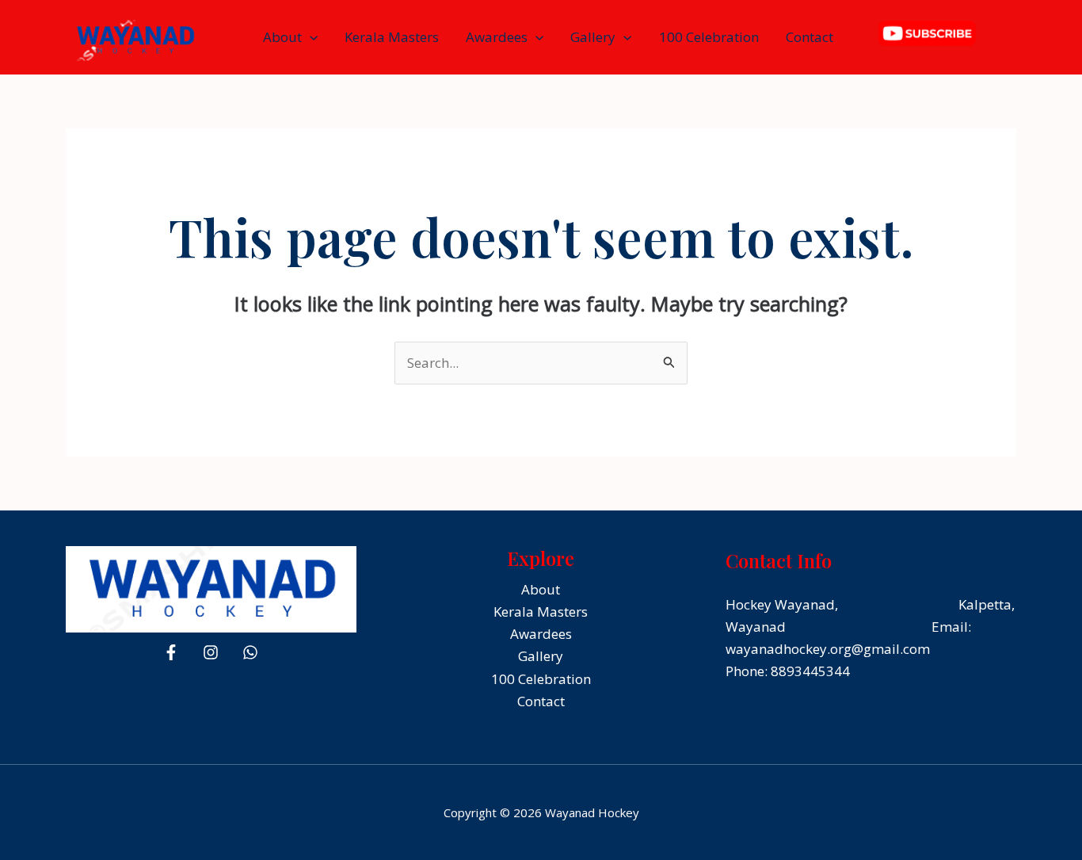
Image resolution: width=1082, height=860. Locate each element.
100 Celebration (709, 37)
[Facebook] (171, 652)
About (282, 37)
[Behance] (250, 652)
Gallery (592, 37)
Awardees (497, 37)
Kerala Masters (392, 37)
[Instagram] (211, 652)
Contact (809, 37)
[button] (310, 37)
